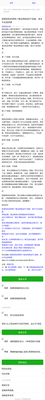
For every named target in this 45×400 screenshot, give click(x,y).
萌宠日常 (10, 264)
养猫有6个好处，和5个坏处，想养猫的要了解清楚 (21, 245)
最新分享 (22, 278)
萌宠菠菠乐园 (6, 26)
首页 (4, 9)
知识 (34, 3)
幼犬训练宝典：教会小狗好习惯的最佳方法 (18, 247)
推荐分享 (22, 332)
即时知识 (22, 362)
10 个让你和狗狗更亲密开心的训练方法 (17, 250)
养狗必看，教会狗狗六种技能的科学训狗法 (18, 214)
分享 (11, 3)
